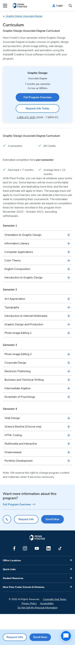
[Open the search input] (70, 5)
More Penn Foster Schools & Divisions (23, 587)
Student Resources (13, 578)
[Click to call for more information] (7, 519)
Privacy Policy (29, 603)
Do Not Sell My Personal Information (38, 607)
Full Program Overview (38, 97)
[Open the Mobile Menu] (5, 5)
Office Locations (12, 560)
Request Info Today (37, 108)
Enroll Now (52, 519)
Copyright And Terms (54, 599)
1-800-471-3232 (26, 117)
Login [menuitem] (59, 5)
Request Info (26, 519)
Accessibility (47, 603)
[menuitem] (20, 5)
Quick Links (9, 569)
